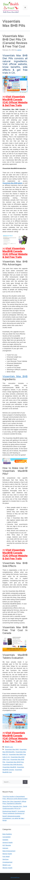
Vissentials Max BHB (15, 376)
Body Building (7, 834)
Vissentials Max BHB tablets (12, 183)
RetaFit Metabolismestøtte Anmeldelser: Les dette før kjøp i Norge (13, 818)
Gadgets (5, 840)
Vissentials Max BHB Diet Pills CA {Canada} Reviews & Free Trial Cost (14, 41)
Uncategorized (7, 862)
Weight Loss (9, 747)
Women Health (7, 868)
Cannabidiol (6, 837)
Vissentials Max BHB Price (15, 762)
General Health (7, 842)
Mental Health (7, 854)
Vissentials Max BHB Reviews (12, 764)
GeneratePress (15, 877)
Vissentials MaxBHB (9, 767)
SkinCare (5, 859)
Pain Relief (6, 856)
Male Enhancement (8, 851)
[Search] (25, 782)
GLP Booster (6, 845)
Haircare (5, 848)
